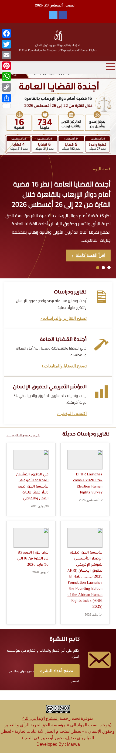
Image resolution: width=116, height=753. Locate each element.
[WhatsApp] (6, 76)
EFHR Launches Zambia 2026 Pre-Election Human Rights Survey (88, 484)
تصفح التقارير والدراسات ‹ (63, 318)
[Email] (6, 55)
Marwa (73, 744)
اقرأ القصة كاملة (88, 255)
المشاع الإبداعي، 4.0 (40, 718)
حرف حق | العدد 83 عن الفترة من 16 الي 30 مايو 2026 (33, 559)
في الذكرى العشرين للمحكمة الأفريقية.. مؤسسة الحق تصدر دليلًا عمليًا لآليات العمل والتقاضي (32, 487)
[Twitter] (6, 44)
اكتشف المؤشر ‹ (72, 413)
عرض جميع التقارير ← (23, 435)
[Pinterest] (6, 65)
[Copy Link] (6, 87)
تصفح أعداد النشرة (56, 670)
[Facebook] (6, 33)
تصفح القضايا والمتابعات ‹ (64, 366)
